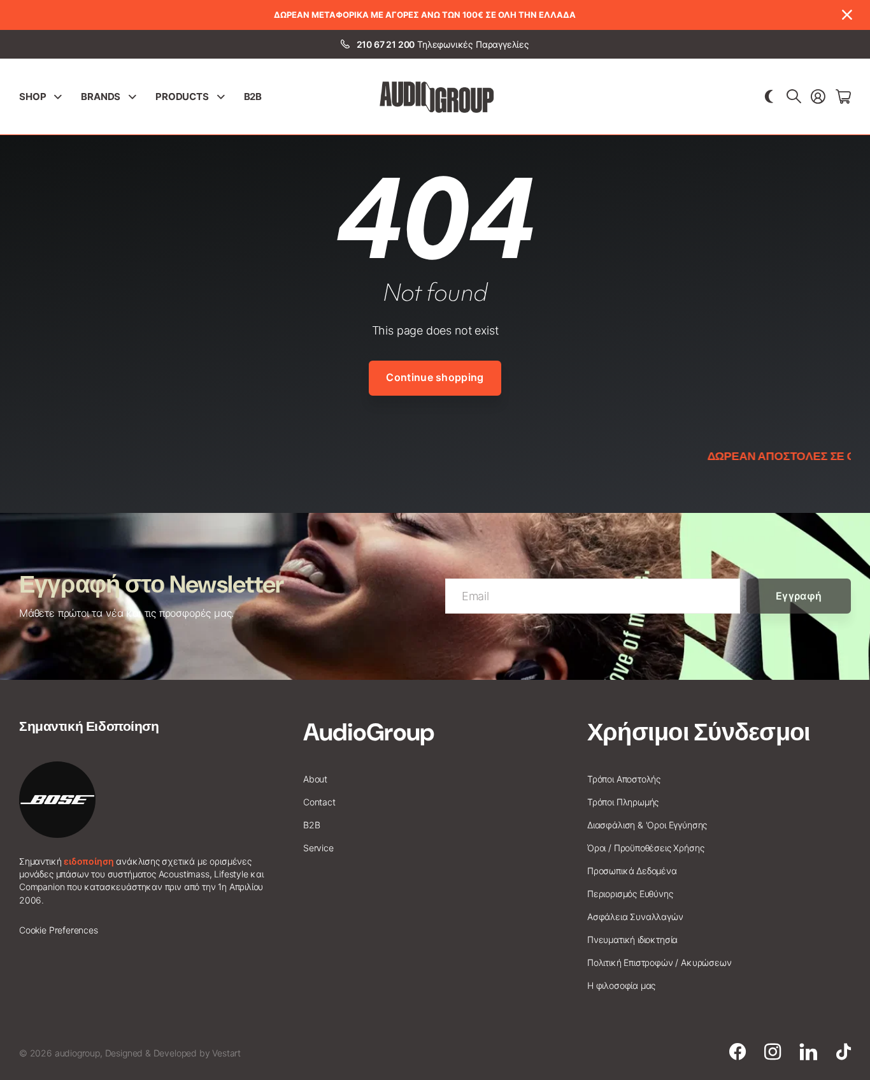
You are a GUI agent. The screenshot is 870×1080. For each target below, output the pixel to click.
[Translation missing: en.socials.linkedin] (808, 1052)
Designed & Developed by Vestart (173, 1053)
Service (318, 847)
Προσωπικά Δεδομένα (632, 870)
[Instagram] (772, 1052)
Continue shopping (434, 377)
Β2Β (253, 96)
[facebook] (737, 1052)
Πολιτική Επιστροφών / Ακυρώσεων (659, 962)
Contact (319, 801)
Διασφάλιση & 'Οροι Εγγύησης (647, 824)
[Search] (794, 97)
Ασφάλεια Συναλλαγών (635, 916)
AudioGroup (368, 732)
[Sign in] (818, 97)
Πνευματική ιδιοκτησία (632, 939)
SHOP (32, 96)
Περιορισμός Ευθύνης (630, 893)
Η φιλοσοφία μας (621, 985)
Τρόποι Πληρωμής (623, 801)
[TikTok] (843, 1052)
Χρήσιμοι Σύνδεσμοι (698, 732)
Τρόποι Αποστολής (623, 779)
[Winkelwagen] (843, 97)
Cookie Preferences (58, 930)
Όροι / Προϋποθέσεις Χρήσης (645, 847)
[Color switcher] (769, 97)
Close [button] (846, 15)
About (315, 779)
